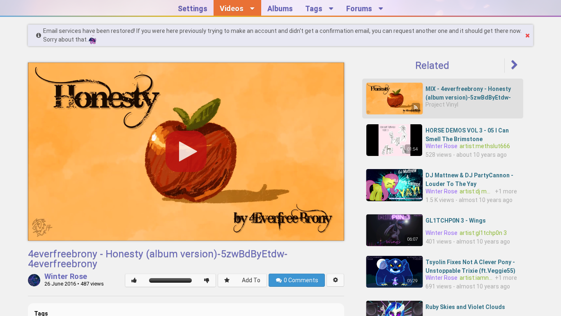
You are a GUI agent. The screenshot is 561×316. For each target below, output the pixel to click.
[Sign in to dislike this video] (207, 280)
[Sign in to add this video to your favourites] (227, 280)
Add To (251, 280)
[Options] (335, 280)
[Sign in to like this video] (134, 280)
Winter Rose (65, 277)
